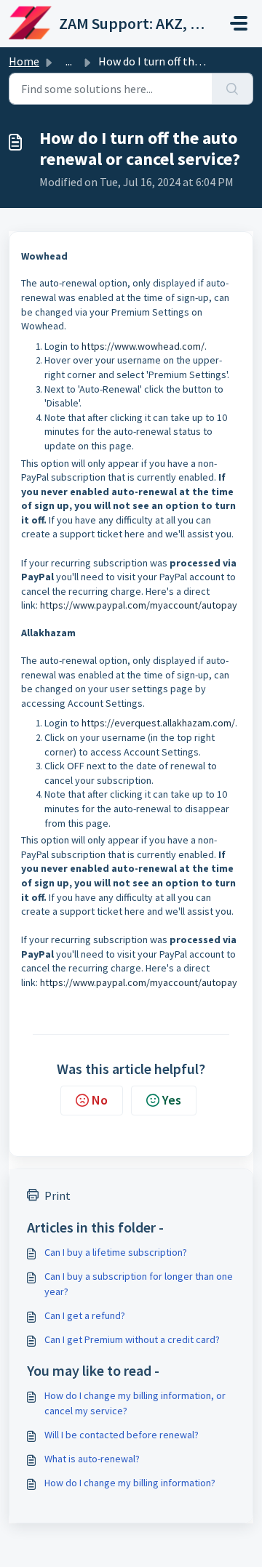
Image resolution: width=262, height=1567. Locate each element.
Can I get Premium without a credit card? (132, 1339)
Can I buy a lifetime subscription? (115, 1252)
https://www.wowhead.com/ (143, 346)
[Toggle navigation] (238, 23)
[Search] (232, 89)
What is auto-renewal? (92, 1458)
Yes (171, 1099)
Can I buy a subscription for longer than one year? (138, 1284)
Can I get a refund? (84, 1315)
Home (24, 61)
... (69, 61)
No (100, 1099)
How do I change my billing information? (129, 1482)
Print (57, 1195)
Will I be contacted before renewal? (121, 1434)
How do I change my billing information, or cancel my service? (135, 1403)
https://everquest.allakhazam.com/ (158, 722)
